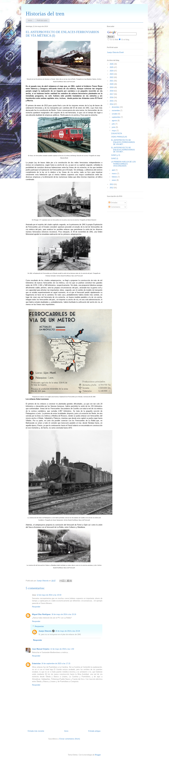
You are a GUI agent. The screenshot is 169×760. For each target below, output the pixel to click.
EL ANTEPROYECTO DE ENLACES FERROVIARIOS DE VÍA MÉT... (123, 142)
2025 (112, 67)
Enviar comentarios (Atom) (69, 739)
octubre (115, 114)
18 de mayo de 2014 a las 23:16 (63, 614)
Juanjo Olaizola (43, 581)
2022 (112, 77)
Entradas (114, 203)
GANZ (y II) (115, 155)
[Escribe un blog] (63, 580)
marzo (114, 174)
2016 (112, 97)
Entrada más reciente (36, 731)
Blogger (98, 755)
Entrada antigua (94, 731)
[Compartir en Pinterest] (70, 580)
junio (114, 127)
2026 (112, 64)
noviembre (116, 110)
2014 (112, 104)
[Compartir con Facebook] (68, 580)
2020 (112, 84)
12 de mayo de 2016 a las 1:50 (62, 649)
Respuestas (39, 626)
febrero (115, 177)
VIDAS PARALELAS (119, 137)
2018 (112, 91)
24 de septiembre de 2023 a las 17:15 (55, 663)
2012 (112, 188)
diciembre (116, 107)
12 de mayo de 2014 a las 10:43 (49, 595)
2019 (112, 87)
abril (114, 170)
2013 (112, 184)
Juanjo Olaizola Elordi (115, 52)
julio (113, 124)
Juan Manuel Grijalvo (41, 649)
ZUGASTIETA (116, 133)
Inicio (30, 20)
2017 (112, 94)
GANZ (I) (114, 158)
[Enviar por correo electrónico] (60, 580)
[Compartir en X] (65, 580)
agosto (115, 121)
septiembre (116, 117)
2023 (112, 74)
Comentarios (115, 207)
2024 (112, 71)
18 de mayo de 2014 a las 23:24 (67, 631)
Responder (36, 607)
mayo (114, 131)
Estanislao (36, 663)
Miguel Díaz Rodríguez (41, 614)
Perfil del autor (42, 20)
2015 (112, 101)
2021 (112, 81)
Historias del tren (45, 14)
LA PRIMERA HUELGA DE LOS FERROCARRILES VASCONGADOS (123, 164)
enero (114, 180)
